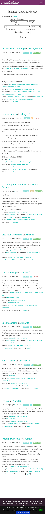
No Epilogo (12, 169)
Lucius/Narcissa (29, 89)
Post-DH (26, 118)
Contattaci (33, 503)
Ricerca (8, 501)
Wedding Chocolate (12, 438)
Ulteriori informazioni (23, 512)
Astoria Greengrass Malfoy (16, 84)
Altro (7, 297)
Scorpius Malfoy (15, 86)
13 (15, 364)
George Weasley (24, 212)
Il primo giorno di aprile (14, 184)
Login (40, 503)
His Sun (6, 400)
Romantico (17, 96)
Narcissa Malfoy (6, 86)
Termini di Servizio (36, 501)
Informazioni (19, 503)
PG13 (32, 191)
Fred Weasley (23, 293)
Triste (22, 96)
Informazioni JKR (38, 96)
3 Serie (15, 17)
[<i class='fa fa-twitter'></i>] (23, 505)
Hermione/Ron (6, 381)
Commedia (9, 303)
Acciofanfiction (10, 3)
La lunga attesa (9, 322)
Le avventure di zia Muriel (12, 388)
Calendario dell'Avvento (12, 260)
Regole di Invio (23, 501)
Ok (41, 510)
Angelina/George (11, 89)
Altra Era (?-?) (15, 91)
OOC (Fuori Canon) (21, 169)
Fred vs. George (10, 272)
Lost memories (9, 114)
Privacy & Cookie (8, 503)
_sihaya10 (25, 114)
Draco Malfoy (28, 84)
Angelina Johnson (14, 212)
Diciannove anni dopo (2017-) (27, 91)
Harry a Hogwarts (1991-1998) (19, 164)
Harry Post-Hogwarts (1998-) (34, 214)
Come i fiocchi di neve (12, 69)
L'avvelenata (25, 69)
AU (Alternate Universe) (16, 305)
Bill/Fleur (26, 378)
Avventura (9, 167)
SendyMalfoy (35, 48)
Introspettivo (9, 96)
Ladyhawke (24, 360)
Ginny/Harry (30, 162)
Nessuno (29, 386)
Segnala (15, 101)
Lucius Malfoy (36, 84)
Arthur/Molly (19, 378)
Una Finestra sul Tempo (14, 48)
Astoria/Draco (20, 89)
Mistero (15, 167)
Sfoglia (14, 501)
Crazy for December (12, 234)
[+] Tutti (11, 159)
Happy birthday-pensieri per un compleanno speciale (20, 219)
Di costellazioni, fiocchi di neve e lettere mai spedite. (20, 99)
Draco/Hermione (21, 162)
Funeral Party (8, 360)
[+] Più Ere (18, 94)
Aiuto (26, 503)
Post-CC (26, 52)
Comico (8, 386)
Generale (9, 217)
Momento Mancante (25, 257)
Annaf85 (29, 234)
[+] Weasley (12, 376)
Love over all (9, 348)
